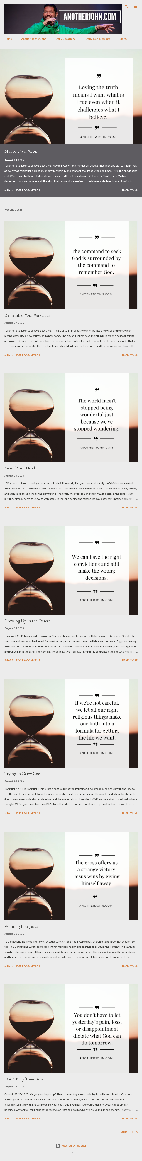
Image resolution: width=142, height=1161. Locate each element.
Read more (130, 189)
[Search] (126, 6)
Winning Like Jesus (21, 926)
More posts (129, 1131)
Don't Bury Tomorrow (24, 1079)
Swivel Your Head (19, 468)
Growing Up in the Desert (27, 621)
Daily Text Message (98, 38)
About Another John (33, 38)
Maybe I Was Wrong (22, 151)
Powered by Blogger (73, 1145)
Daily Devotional (66, 38)
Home (8, 38)
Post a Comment (28, 189)
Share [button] (8, 189)
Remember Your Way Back (27, 315)
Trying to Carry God (22, 773)
